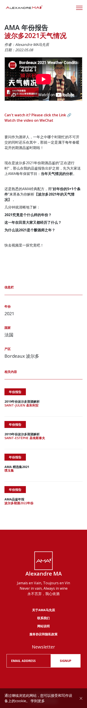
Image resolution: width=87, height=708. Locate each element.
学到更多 (38, 700)
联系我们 (43, 618)
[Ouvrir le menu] (79, 8)
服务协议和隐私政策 (43, 634)
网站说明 (43, 626)
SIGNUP (65, 661)
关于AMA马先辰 (43, 610)
